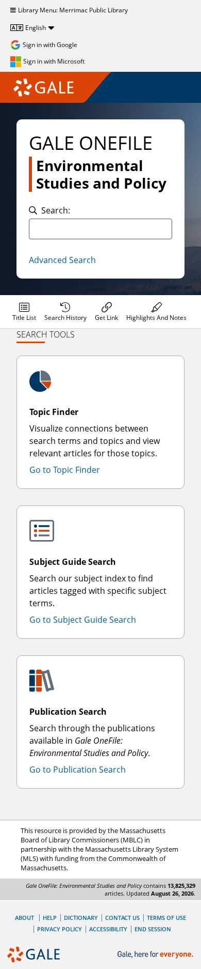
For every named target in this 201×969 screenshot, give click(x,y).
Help (50, 917)
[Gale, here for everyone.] (156, 954)
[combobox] (100, 229)
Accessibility (108, 929)
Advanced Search (62, 260)
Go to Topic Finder (64, 469)
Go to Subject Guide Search (82, 619)
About (24, 917)
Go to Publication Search (77, 769)
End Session (153, 929)
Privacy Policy (59, 929)
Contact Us (122, 917)
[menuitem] (24, 311)
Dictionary (81, 917)
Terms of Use (166, 917)
